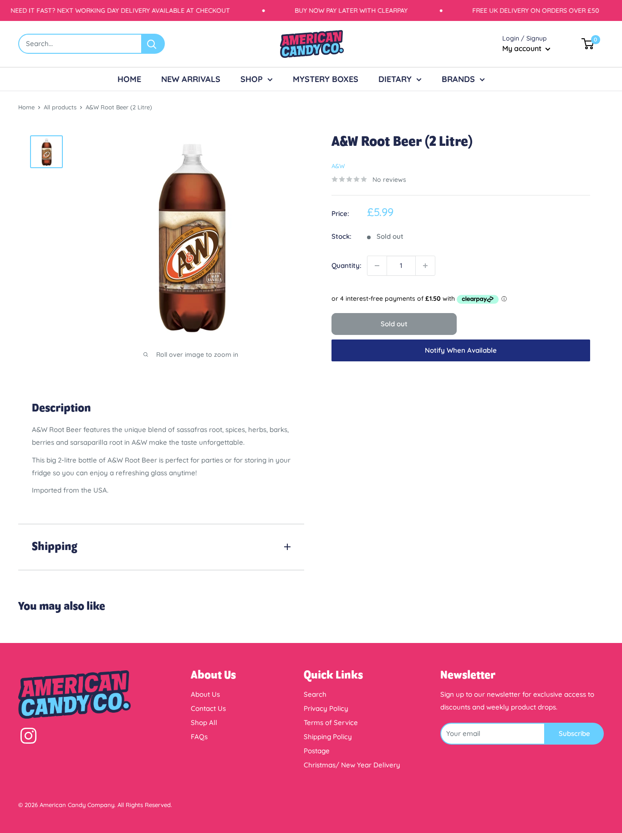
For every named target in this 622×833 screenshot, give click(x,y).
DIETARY (395, 79)
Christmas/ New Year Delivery (352, 765)
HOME (129, 79)
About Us (205, 694)
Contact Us (208, 708)
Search (315, 694)
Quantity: (346, 265)
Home (26, 107)
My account (522, 48)
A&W (338, 166)
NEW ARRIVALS (190, 79)
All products (60, 107)
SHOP (251, 79)
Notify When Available (461, 350)
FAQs (199, 736)
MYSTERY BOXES (325, 79)
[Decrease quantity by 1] (377, 265)
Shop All (204, 722)
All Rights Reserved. (144, 804)
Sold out (394, 323)
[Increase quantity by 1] (425, 265)
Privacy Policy (326, 708)
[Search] (153, 44)
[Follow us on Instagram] (28, 738)
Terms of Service (331, 722)
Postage (317, 750)
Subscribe (574, 733)
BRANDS (458, 79)
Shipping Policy (328, 736)
